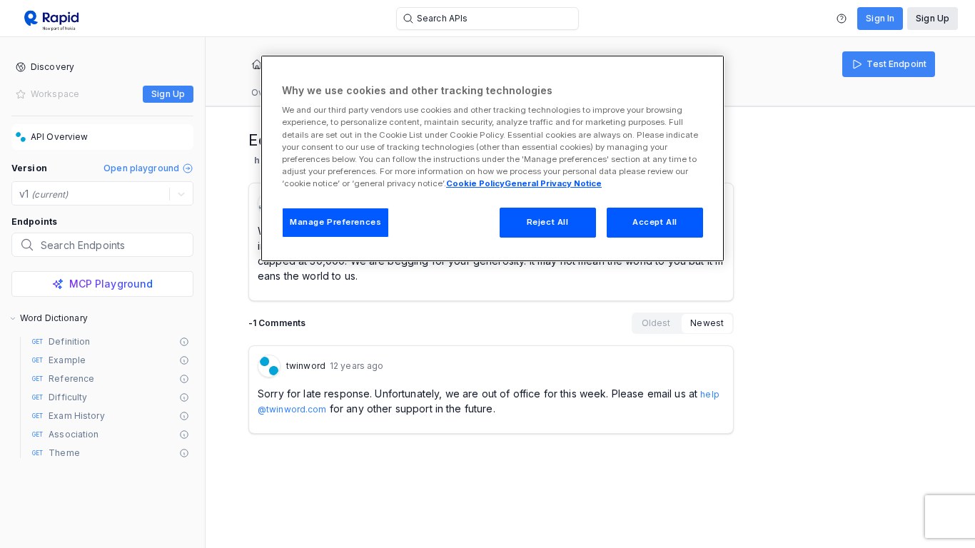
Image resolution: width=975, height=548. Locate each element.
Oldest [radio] (656, 323)
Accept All (654, 222)
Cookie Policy (475, 183)
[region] (492, 158)
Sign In (880, 18)
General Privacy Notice (553, 183)
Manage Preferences (335, 222)
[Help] (841, 18)
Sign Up (932, 18)
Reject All (548, 222)
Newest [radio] (707, 323)
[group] (683, 323)
